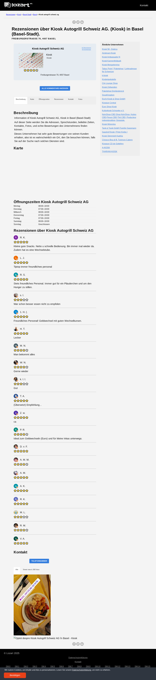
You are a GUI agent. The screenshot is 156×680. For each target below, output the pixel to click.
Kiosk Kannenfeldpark (111, 61)
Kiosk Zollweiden (109, 87)
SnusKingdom (108, 95)
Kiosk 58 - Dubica (109, 49)
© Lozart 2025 (11, 653)
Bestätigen (15, 675)
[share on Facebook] (74, 23)
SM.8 (79, 666)
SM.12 (117, 666)
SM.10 (97, 666)
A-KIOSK (106, 148)
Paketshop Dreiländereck (113, 91)
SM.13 (127, 666)
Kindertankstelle (109, 79)
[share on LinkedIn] (82, 23)
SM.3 (35, 666)
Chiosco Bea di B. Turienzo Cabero (117, 140)
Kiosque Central (109, 103)
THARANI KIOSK (109, 152)
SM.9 (88, 666)
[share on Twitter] (78, 23)
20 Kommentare (86, 49)
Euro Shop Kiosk (109, 107)
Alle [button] (16, 569)
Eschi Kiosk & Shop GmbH (113, 99)
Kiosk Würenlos (109, 124)
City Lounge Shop (110, 83)
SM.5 (52, 666)
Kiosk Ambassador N (111, 57)
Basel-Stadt (27, 14)
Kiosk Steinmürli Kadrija (112, 136)
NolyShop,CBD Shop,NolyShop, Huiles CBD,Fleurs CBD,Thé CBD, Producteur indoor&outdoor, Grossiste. (119, 117)
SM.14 (137, 666)
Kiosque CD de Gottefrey (113, 144)
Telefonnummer (39, 561)
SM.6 (61, 666)
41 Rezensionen (86, 47)
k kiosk (105, 76)
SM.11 (107, 666)
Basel (35, 14)
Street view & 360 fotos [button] (31, 569)
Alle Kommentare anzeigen (55, 88)
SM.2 (26, 666)
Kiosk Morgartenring (110, 65)
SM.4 (43, 666)
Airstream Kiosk (109, 53)
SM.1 (17, 666)
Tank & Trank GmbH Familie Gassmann (119, 128)
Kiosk (19, 14)
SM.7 (70, 666)
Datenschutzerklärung (78, 658)
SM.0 (8, 666)
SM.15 (147, 666)
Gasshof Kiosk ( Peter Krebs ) (114, 132)
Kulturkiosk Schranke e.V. (113, 111)
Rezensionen (10, 14)
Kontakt (144, 5)
